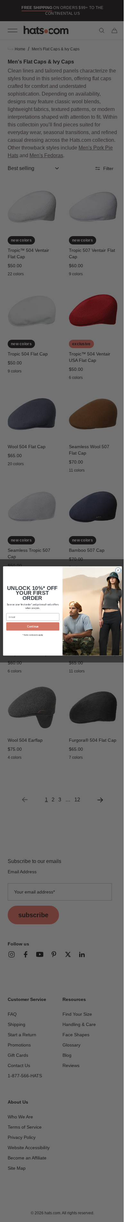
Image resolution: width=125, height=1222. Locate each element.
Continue (30, 626)
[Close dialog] (116, 570)
